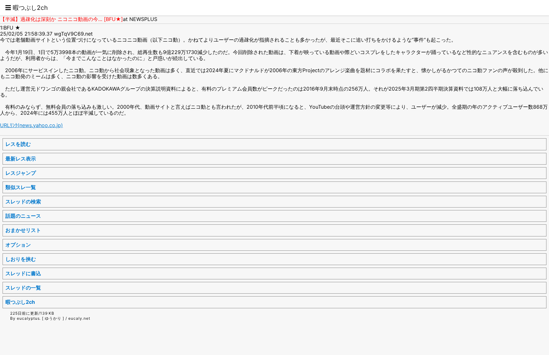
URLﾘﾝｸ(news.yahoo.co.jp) (31, 125)
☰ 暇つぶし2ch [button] (26, 7)
